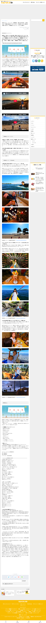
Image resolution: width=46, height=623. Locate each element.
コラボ (32, 129)
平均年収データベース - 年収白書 (24, 616)
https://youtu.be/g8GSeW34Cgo (21, 240)
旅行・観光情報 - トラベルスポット (21, 611)
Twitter (33, 62)
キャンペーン (33, 127)
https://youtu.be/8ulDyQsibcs (20, 318)
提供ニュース (33, 139)
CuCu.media (34, 142)
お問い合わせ (33, 2)
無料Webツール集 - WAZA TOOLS (36, 616)
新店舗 (32, 135)
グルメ (32, 123)
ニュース (32, 137)
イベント (32, 125)
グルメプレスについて (26, 2)
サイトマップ (23, 605)
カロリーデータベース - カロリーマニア (11, 616)
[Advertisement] (23, 11)
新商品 (32, 131)
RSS (42, 62)
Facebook (36, 62)
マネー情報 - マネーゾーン (10, 611)
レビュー (32, 121)
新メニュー (33, 133)
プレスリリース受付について (40, 2)
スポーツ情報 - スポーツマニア (36, 610)
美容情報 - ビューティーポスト (25, 610)
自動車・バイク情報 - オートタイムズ (34, 611)
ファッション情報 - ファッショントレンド (12, 610)
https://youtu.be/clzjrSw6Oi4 (20, 397)
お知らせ (32, 146)
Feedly (39, 62)
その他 (32, 144)
